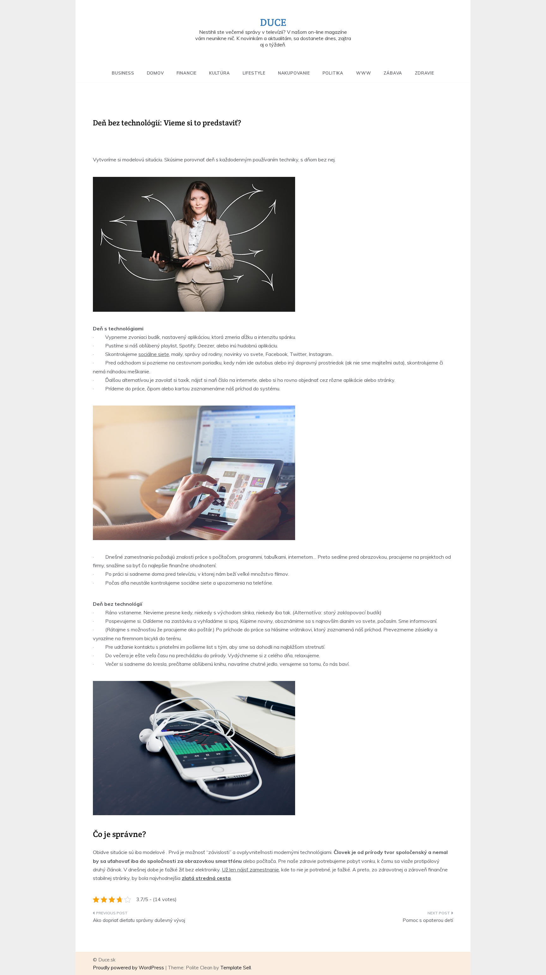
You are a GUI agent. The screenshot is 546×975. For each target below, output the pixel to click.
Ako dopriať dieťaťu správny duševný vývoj (139, 920)
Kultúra (219, 72)
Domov (155, 72)
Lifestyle (254, 72)
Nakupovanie (294, 72)
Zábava (393, 72)
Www (363, 72)
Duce (273, 22)
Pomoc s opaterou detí (428, 920)
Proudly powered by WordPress (129, 968)
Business (123, 72)
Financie (187, 72)
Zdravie (424, 72)
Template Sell (235, 968)
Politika (333, 72)
